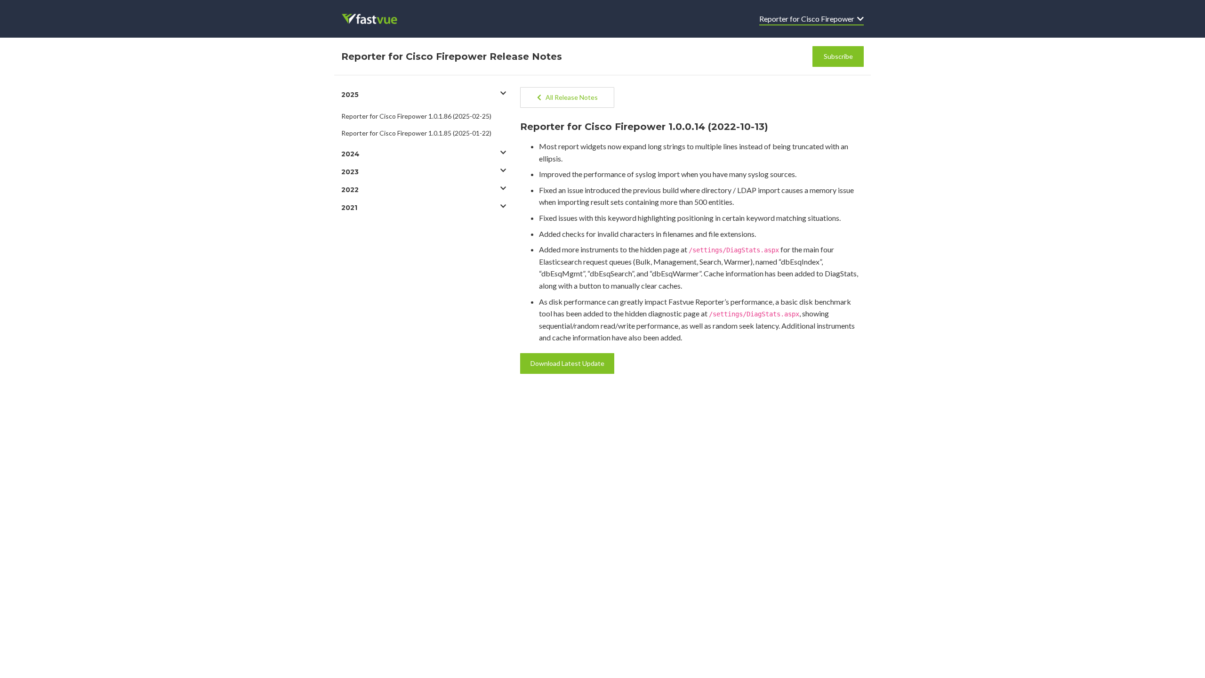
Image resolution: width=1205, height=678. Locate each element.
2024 (350, 154)
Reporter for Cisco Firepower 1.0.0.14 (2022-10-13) (644, 126)
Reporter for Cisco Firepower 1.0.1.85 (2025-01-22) (416, 133)
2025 (350, 94)
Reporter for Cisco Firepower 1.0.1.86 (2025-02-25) (416, 116)
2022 (350, 190)
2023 (350, 172)
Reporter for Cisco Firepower (808, 18)
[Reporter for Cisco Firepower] (375, 18)
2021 (349, 207)
